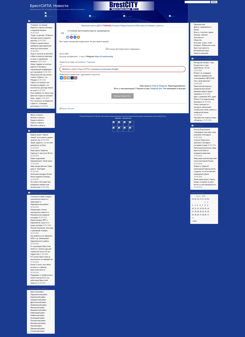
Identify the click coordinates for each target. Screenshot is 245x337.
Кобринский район (37, 315)
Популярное (38, 21)
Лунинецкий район (37, 318)
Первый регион (127, 26)
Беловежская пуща (201, 51)
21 (203, 212)
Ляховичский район (37, 321)
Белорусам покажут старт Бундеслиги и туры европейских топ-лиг (204, 65)
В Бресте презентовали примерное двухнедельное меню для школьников (40, 45)
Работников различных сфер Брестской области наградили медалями (205, 150)
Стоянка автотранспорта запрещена (89, 30)
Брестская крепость (201, 48)
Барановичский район (38, 294)
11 (195, 208)
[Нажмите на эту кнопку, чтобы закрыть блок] (53, 21)
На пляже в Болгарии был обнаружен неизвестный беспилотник (40, 184)
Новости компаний (201, 53)
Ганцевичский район (38, 300)
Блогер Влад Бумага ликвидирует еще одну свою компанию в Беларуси (205, 132)
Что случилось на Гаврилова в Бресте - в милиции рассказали (41, 103)
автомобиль (80, 62)
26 (198, 215)
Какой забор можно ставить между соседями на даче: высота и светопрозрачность (205, 182)
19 (198, 212)
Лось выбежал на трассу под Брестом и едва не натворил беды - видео (41, 95)
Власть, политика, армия (203, 32)
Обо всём (140, 26)
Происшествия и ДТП (91, 26)
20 (200, 212)
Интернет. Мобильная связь (204, 45)
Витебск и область (37, 118)
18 (195, 212)
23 (208, 212)
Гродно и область (37, 120)
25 (195, 215)
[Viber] (71, 37)
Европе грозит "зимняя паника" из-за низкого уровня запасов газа (41, 137)
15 (205, 208)
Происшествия (199, 24)
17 (193, 212)
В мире (36, 131)
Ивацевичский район (38, 310)
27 (200, 215)
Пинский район (36, 326)
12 (198, 208)
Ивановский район (37, 308)
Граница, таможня (201, 35)
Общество (198, 40)
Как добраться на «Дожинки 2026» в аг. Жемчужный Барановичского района (41, 238)
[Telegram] (67, 37)
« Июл (194, 221)
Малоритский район (38, 323)
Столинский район (37, 331)
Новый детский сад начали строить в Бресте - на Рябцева (40, 77)
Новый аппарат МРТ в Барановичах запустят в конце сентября (39, 222)
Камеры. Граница (113, 21)
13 (200, 208)
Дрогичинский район (38, 302)
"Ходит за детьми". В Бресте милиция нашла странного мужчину (41, 38)
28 (203, 215)
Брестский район (37, 292)
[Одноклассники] (78, 37)
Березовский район (37, 297)
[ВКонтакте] (74, 37)
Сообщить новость (155, 26)
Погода (102, 21)
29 (205, 215)
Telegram (163, 86)
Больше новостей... (122, 96)
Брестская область (41, 193)
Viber (154, 86)
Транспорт (73, 34)
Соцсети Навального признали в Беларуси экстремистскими (202, 142)
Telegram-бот (156, 88)
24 (193, 215)
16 (208, 208)
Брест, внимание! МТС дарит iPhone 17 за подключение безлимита (205, 99)
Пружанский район (37, 328)
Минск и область (36, 115)
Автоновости (199, 37)
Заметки (200, 126)
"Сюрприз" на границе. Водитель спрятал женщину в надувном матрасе (41, 27)
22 (205, 212)
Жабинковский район (38, 305)
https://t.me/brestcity (104, 56)
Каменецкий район (37, 313)
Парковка (91, 62)
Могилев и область (37, 125)
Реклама (125, 21)
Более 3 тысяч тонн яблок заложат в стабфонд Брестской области (40, 267)
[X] (72, 77)
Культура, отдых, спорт (203, 43)
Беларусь (64, 21)
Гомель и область (37, 123)
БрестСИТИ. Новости (49, 6)
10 (193, 208)
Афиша (95, 21)
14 (203, 208)
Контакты (134, 21)
